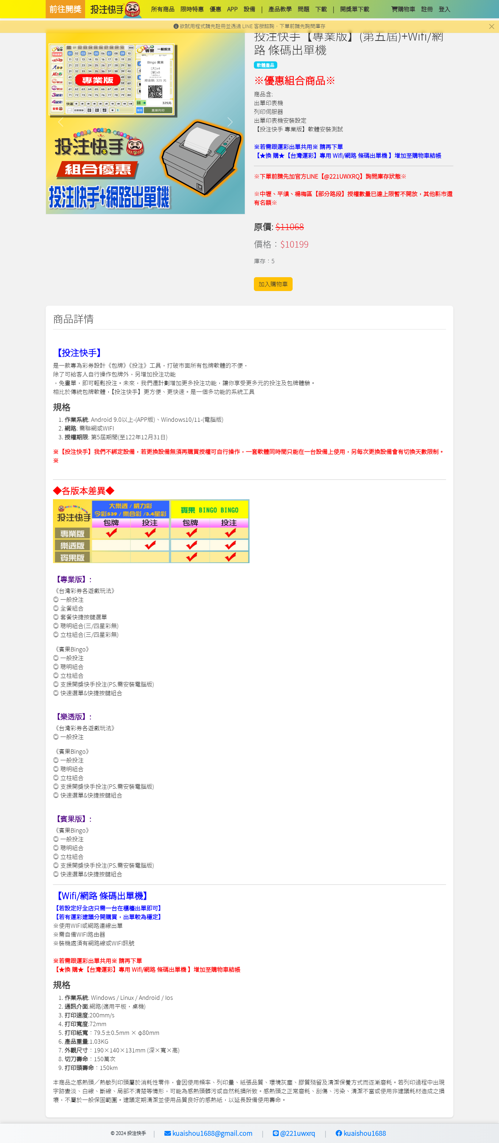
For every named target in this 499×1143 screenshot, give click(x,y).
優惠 (215, 9)
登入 (444, 9)
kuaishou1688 (364, 1133)
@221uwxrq (297, 1133)
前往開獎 (65, 9)
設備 (249, 9)
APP (232, 9)
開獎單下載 (354, 9)
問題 (303, 9)
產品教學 (280, 9)
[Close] (491, 26)
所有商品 (163, 9)
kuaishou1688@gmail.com (211, 1133)
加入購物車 (273, 284)
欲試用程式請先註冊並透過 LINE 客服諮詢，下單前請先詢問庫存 (252, 26)
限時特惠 (192, 9)
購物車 (406, 9)
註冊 (427, 9)
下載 (321, 9)
